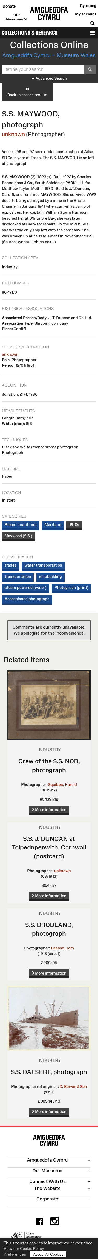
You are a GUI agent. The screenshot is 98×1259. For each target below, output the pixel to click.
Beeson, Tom (62, 948)
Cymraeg (88, 5)
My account (85, 14)
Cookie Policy (32, 1248)
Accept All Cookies (48, 1254)
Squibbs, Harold (62, 784)
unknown (13, 134)
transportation (18, 576)
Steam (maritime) (21, 524)
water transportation (43, 565)
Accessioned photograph (27, 599)
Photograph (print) (71, 587)
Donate (9, 6)
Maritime (53, 524)
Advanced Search (51, 78)
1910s (74, 524)
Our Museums (15, 17)
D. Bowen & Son (73, 1086)
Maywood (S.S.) (18, 536)
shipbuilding (50, 576)
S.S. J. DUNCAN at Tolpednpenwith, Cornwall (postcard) (49, 847)
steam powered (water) (26, 587)
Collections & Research (30, 32)
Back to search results (27, 94)
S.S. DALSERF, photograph (49, 1071)
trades (10, 565)
